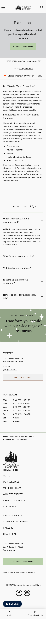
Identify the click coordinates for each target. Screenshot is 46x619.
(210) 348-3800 (26, 68)
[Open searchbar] (42, 7)
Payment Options (14, 500)
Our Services (11, 482)
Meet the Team (12, 488)
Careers (8, 528)
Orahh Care (10, 534)
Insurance (9, 506)
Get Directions (23, 377)
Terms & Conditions (15, 521)
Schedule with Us (23, 46)
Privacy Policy (12, 515)
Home (6, 475)
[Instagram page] (27, 593)
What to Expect (13, 494)
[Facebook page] (19, 593)
